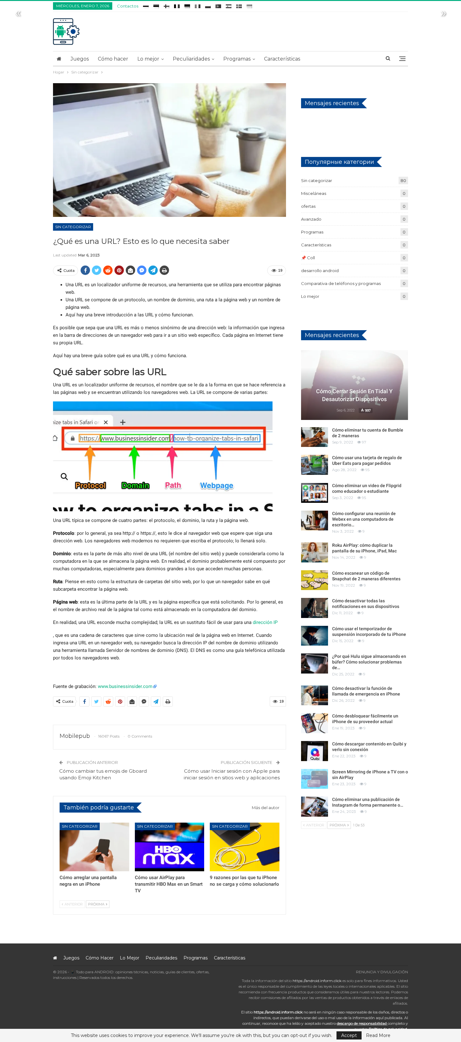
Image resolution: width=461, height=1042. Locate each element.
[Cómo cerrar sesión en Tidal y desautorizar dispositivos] (354, 385)
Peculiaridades (191, 59)
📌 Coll (308, 257)
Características (282, 59)
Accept (349, 1035)
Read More (378, 1035)
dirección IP (265, 622)
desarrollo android (320, 270)
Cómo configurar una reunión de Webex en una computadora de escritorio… (364, 519)
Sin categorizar (73, 226)
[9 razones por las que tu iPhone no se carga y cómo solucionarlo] (244, 847)
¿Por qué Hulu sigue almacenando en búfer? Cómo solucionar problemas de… (369, 662)
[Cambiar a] (146, 5)
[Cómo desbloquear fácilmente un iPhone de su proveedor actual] (314, 723)
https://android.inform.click (317, 980)
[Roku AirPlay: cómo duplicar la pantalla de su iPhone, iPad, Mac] (314, 552)
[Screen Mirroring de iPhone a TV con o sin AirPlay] (314, 779)
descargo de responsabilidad (362, 1023)
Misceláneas (313, 193)
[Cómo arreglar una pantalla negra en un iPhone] (94, 847)
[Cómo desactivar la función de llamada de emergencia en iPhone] (314, 695)
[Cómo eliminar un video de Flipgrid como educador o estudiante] (314, 493)
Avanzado (311, 219)
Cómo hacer (113, 59)
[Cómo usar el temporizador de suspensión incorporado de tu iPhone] (314, 636)
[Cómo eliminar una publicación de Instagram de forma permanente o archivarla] (314, 807)
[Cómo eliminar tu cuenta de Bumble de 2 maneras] (314, 437)
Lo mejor (148, 59)
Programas (237, 59)
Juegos (80, 59)
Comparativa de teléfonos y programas (341, 283)
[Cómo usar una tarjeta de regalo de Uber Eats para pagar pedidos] (314, 465)
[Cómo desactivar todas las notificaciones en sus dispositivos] (314, 608)
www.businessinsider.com (125, 686)
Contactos (127, 5)
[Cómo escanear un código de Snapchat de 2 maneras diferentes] (314, 580)
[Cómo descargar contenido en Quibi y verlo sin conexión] (314, 751)
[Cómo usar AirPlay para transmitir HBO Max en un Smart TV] (169, 847)
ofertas (308, 206)
